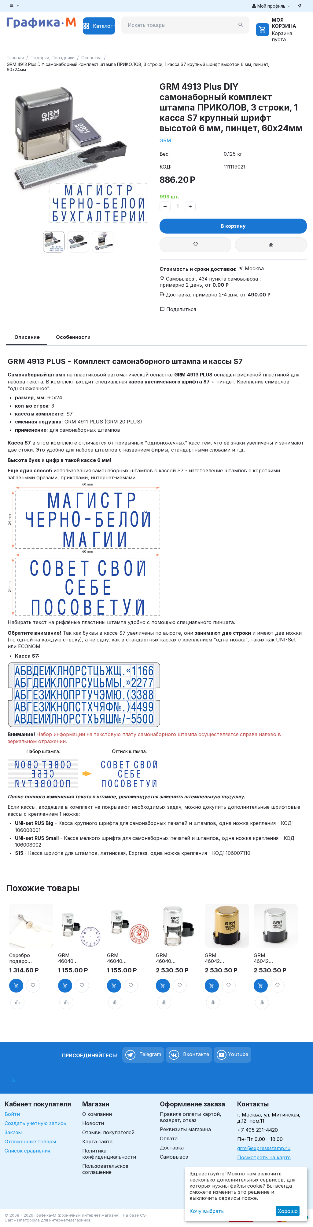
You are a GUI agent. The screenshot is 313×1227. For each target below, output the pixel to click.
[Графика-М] (41, 22)
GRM (165, 140)
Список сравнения (27, 1151)
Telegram (149, 1054)
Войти (12, 1114)
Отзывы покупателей (108, 1132)
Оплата (169, 1138)
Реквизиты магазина (185, 1129)
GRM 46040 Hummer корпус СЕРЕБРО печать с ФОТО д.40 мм (167, 958)
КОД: (165, 167)
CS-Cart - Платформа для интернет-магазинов (76, 1217)
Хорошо (288, 1211)
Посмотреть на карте (264, 1157)
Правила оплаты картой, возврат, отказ (190, 1117)
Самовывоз (174, 1157)
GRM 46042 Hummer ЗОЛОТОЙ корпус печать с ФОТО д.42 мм (217, 958)
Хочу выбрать (207, 1211)
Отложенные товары (30, 1141)
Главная (15, 57)
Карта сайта (97, 1141)
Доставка (172, 1148)
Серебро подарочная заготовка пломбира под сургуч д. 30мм (21, 958)
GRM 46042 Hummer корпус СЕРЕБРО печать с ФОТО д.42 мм (265, 958)
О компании (97, 1114)
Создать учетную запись (35, 1123)
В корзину (233, 226)
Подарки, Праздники (53, 57)
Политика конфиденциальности (109, 1154)
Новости (93, 1123)
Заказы (13, 1132)
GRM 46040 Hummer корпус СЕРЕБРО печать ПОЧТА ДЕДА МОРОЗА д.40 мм (118, 958)
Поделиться (180, 309)
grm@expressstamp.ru (263, 1148)
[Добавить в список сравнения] (271, 244)
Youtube (237, 1054)
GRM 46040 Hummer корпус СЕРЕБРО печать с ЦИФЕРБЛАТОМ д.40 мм (70, 958)
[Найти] (241, 25)
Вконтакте (195, 1054)
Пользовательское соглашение (105, 1169)
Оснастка (91, 57)
